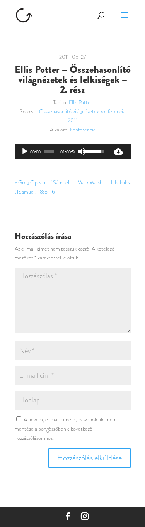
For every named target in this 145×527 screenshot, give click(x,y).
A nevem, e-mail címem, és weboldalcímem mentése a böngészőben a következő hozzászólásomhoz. (66, 429)
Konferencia (83, 129)
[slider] (49, 151)
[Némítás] (81, 151)
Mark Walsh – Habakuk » (104, 182)
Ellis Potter (80, 102)
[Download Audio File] (118, 151)
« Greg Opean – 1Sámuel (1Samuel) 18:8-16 (42, 186)
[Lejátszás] (25, 151)
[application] (60, 151)
